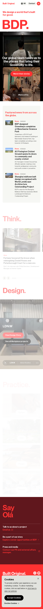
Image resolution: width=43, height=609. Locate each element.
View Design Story (13, 335)
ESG (21, 438)
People (22, 464)
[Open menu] (38, 3)
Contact (32, 3)
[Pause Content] (14, 95)
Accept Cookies (14, 598)
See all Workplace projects (16, 341)
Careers (21, 489)
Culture (21, 413)
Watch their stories (21, 74)
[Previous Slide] (4, 278)
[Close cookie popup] (38, 578)
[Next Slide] (8, 278)
